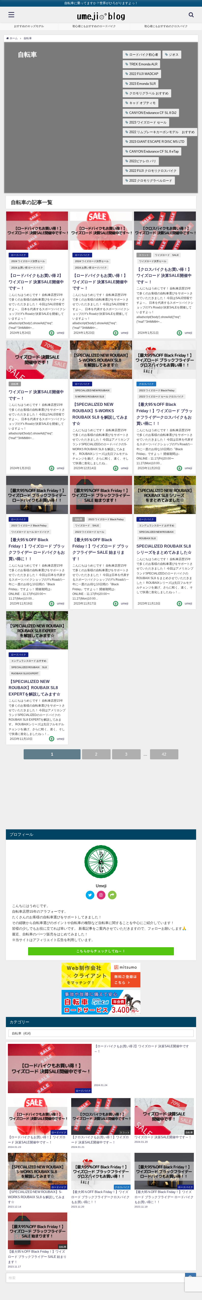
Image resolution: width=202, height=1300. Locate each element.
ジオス (174, 54)
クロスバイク (146, 384)
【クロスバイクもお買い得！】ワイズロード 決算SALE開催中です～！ (164, 275)
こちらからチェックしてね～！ (101, 951)
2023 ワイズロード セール (148, 122)
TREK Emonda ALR (143, 64)
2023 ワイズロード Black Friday (156, 390)
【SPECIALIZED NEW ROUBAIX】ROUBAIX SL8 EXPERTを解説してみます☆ (34, 687)
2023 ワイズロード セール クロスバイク (161, 396)
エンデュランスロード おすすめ (156, 525)
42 (164, 754)
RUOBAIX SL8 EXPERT (24, 673)
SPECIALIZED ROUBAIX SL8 (29, 667)
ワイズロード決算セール (152, 261)
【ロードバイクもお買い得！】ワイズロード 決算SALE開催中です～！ (100, 281)
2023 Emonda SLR (142, 83)
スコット (144, 255)
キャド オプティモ (142, 103)
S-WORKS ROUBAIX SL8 (89, 396)
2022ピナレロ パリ (142, 161)
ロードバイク (18, 255)
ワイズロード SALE (167, 255)
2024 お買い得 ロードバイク (27, 268)
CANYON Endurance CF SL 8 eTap (154, 151)
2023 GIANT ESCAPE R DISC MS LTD (156, 141)
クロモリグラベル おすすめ (148, 93)
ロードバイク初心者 (143, 54)
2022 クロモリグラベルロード (150, 180)
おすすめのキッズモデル (29, 26)
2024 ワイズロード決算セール (28, 261)
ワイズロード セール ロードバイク (30, 532)
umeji (60, 332)
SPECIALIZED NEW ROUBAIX (92, 390)
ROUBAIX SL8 (147, 538)
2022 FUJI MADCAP (143, 73)
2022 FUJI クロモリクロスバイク (153, 170)
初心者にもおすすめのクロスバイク (166, 26)
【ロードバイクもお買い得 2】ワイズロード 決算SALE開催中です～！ (36, 281)
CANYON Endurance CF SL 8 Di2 (152, 112)
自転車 (14, 384)
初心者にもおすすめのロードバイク (94, 26)
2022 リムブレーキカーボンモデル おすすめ (162, 132)
